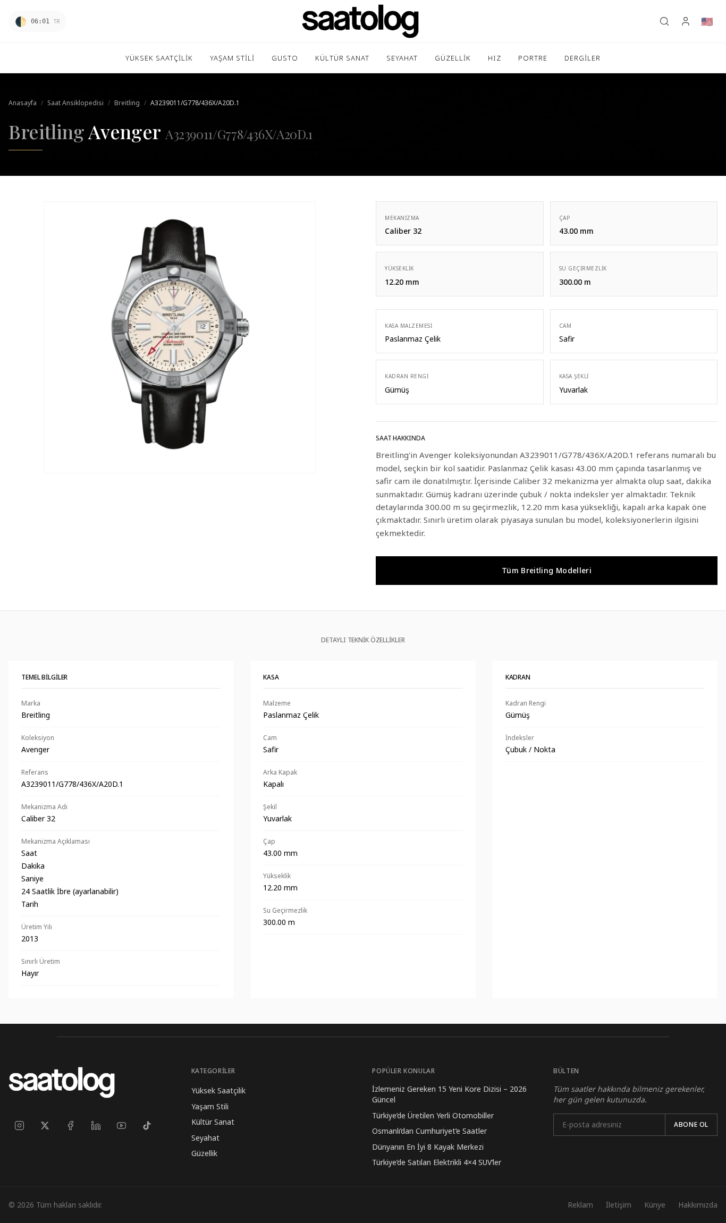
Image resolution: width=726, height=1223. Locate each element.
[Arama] (664, 21)
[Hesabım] (685, 21)
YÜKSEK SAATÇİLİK (159, 58)
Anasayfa (23, 102)
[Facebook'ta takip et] (70, 1125)
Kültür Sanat (212, 1122)
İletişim (618, 1205)
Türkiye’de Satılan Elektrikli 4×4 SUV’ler (436, 1162)
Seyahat (205, 1138)
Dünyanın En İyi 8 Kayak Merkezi (428, 1147)
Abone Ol (691, 1124)
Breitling (127, 102)
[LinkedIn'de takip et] (95, 1125)
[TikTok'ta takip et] (146, 1125)
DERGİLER (582, 58)
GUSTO (285, 58)
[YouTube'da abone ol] (121, 1125)
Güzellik (204, 1153)
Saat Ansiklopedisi (75, 102)
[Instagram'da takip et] (19, 1125)
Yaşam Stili (210, 1106)
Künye (654, 1205)
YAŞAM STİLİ (232, 58)
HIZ (494, 58)
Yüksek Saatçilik (218, 1090)
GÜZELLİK (453, 58)
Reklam (580, 1205)
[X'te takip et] (44, 1125)
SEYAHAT (402, 58)
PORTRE (532, 58)
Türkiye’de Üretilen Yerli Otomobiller (433, 1115)
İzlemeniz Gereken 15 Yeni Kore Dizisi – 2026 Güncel (449, 1094)
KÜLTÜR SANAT (342, 58)
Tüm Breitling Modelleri (547, 570)
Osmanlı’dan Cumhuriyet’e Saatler (429, 1131)
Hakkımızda (697, 1205)
